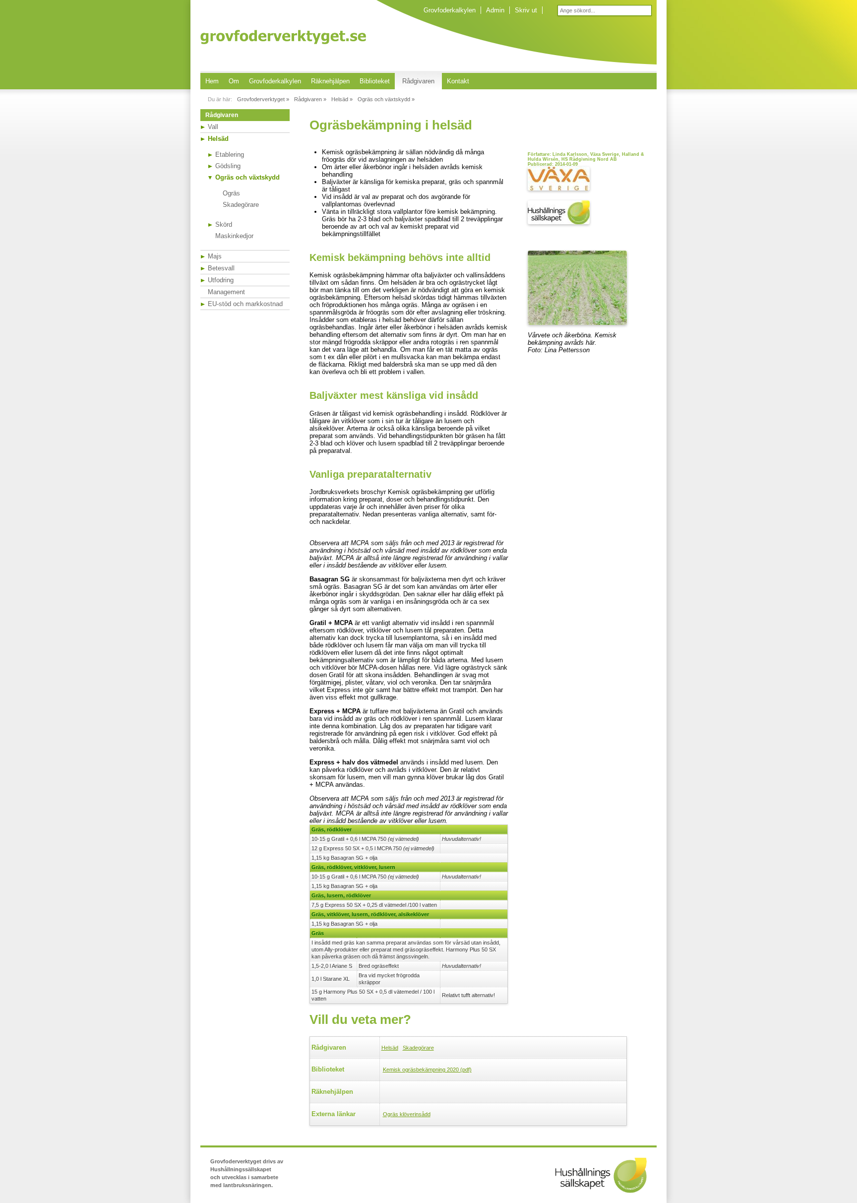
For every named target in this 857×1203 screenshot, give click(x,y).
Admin (495, 10)
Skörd (223, 224)
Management (226, 292)
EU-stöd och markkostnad (245, 304)
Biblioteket (375, 81)
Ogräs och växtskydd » (386, 99)
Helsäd (218, 138)
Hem (212, 81)
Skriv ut (526, 10)
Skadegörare (241, 204)
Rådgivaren (418, 81)
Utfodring (221, 280)
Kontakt (458, 81)
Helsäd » (342, 99)
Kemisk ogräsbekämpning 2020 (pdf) (427, 1070)
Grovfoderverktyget (283, 37)
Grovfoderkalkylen (450, 10)
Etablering (229, 154)
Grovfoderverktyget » (263, 99)
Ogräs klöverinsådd (406, 1114)
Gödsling (228, 166)
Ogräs (231, 193)
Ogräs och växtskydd (247, 177)
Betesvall (221, 268)
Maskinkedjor (234, 236)
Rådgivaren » (310, 99)
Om (234, 81)
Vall (213, 126)
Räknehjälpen (330, 81)
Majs (215, 256)
